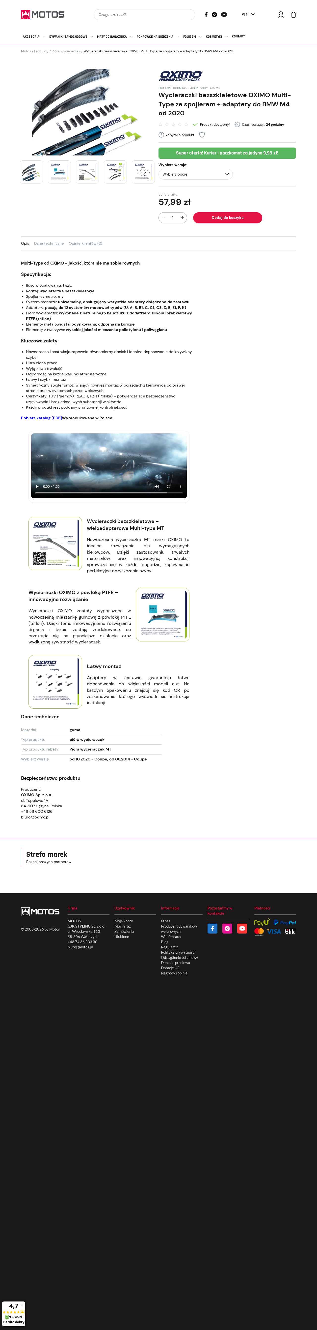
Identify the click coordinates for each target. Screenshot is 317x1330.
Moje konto (123, 921)
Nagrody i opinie (174, 973)
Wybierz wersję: (172, 164)
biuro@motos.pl (80, 947)
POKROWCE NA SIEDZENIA (155, 36)
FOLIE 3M (189, 36)
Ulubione (121, 936)
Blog (164, 941)
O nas (165, 921)
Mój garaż (122, 926)
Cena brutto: (168, 194)
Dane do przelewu (175, 962)
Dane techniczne (49, 243)
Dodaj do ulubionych (202, 135)
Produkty (41, 51)
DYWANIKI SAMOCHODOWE (68, 36)
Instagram (214, 14)
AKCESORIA (31, 36)
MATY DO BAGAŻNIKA (112, 36)
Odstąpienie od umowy (179, 957)
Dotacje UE (170, 968)
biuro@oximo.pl (35, 817)
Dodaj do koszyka (228, 217)
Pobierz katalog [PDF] (41, 418)
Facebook (206, 14)
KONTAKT (238, 36)
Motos (26, 51)
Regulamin (169, 947)
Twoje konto (281, 14)
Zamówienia (124, 931)
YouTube (224, 14)
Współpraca (171, 936)
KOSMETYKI (214, 36)
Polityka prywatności (178, 952)
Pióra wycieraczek (66, 51)
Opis (25, 243)
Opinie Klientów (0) (85, 243)
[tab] (27, 243)
